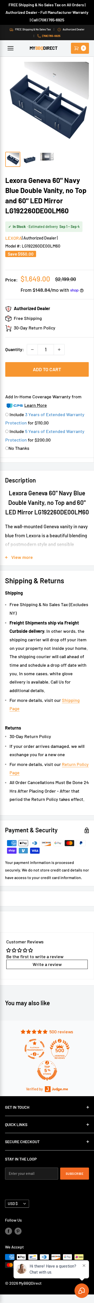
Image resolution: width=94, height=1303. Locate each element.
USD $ (13, 1203)
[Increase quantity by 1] (59, 349)
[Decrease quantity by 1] (32, 349)
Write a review (47, 964)
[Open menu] (10, 48)
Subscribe (75, 1174)
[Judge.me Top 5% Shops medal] (47, 1070)
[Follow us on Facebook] (8, 1231)
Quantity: (14, 349)
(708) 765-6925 (51, 35)
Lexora (13, 238)
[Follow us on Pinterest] (18, 1231)
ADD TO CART (47, 369)
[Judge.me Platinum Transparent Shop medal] (35, 1049)
